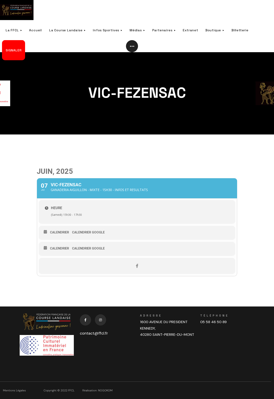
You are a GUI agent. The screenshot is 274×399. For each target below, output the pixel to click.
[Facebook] (85, 320)
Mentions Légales (14, 390)
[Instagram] (100, 320)
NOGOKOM (105, 390)
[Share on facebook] (137, 266)
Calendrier (59, 232)
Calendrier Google (88, 232)
